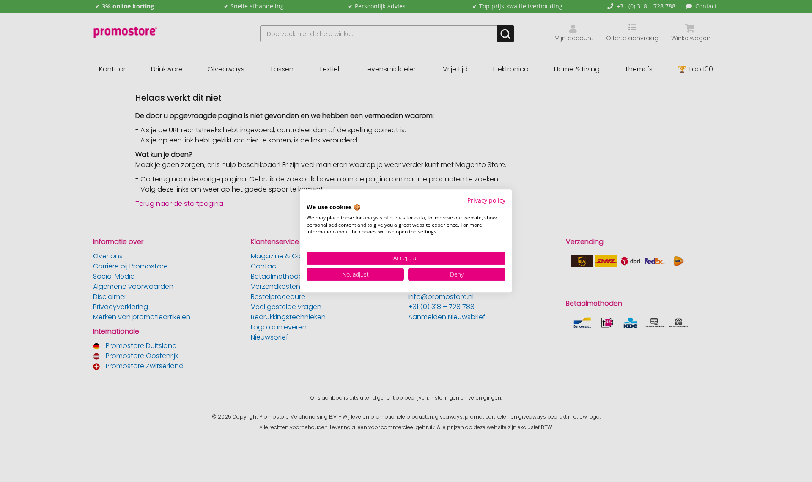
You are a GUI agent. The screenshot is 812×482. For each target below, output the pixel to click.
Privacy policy (486, 200)
